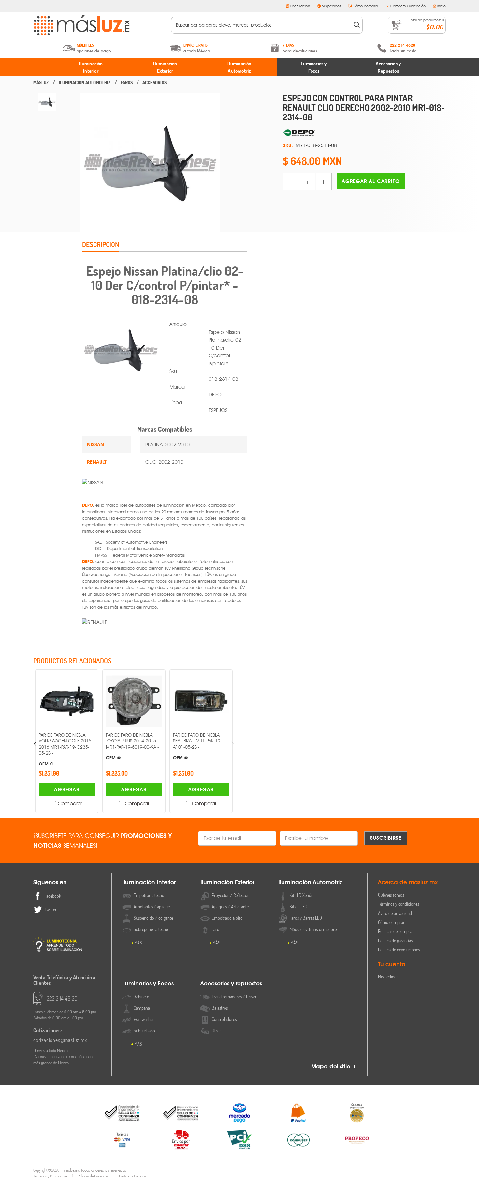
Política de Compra (132, 1176)
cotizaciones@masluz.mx (60, 1040)
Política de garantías (395, 940)
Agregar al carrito (370, 181)
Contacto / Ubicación (408, 6)
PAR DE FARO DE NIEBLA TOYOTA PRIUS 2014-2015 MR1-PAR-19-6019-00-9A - (65, 746)
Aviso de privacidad (395, 913)
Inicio (441, 6)
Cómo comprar (365, 6)
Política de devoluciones (399, 949)
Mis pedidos (331, 6)
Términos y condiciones (398, 904)
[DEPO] (364, 133)
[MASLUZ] (41, 83)
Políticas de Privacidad (93, 1176)
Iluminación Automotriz (239, 67)
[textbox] (262, 25)
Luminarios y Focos (314, 67)
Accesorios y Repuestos (388, 67)
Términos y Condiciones (50, 1176)
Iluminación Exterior (165, 67)
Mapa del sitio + (334, 1066)
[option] (47, 102)
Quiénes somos (391, 895)
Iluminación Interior (91, 67)
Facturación (300, 6)
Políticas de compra (395, 931)
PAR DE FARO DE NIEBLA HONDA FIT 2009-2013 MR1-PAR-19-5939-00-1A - (199, 746)
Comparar (70, 803)
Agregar (67, 789)
